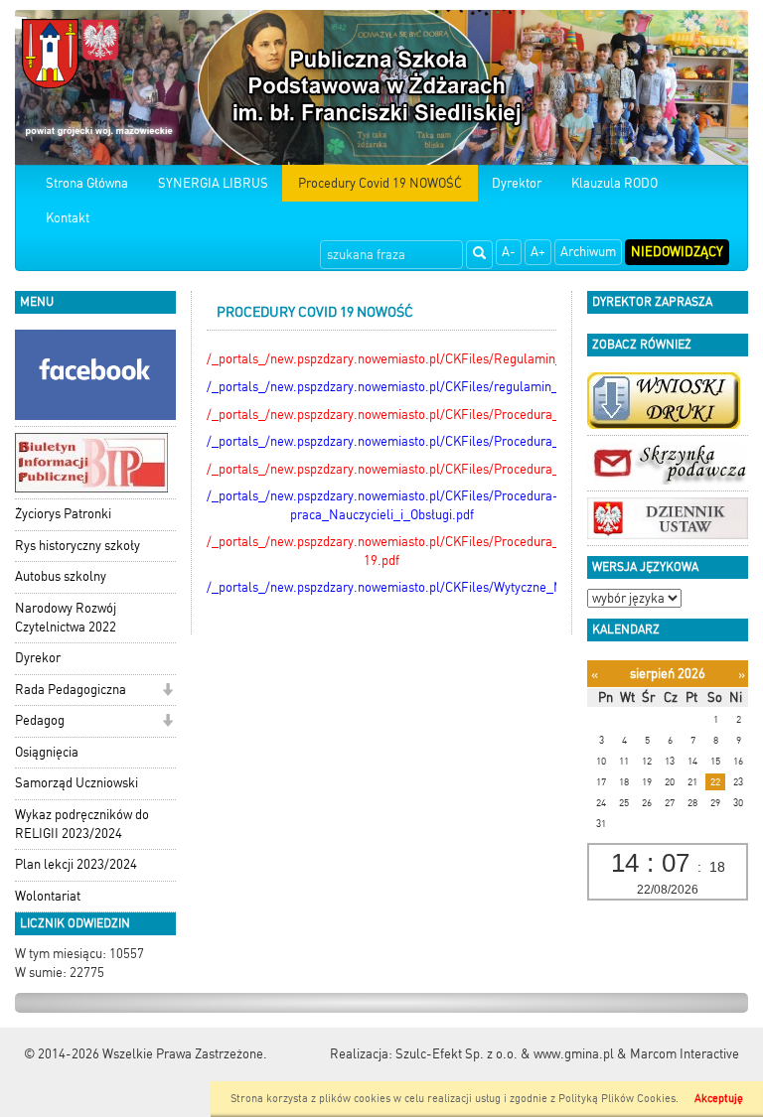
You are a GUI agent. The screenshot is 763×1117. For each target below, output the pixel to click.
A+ (538, 251)
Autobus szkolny (60, 576)
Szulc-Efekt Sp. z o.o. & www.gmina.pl (504, 1054)
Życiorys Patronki (63, 513)
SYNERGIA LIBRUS (213, 183)
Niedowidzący (677, 251)
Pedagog (40, 720)
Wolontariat (47, 896)
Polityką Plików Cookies (617, 1098)
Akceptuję (718, 1098)
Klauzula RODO (614, 183)
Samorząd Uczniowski (76, 782)
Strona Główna (87, 183)
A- (509, 251)
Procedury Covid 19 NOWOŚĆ (380, 183)
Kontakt (67, 217)
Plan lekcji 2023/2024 (76, 864)
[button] (167, 691)
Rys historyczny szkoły (77, 545)
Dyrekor (38, 657)
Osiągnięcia (46, 752)
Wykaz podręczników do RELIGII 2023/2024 (82, 824)
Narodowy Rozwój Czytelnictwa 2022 (65, 617)
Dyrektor (516, 183)
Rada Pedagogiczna (70, 689)
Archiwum (588, 251)
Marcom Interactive (684, 1054)
